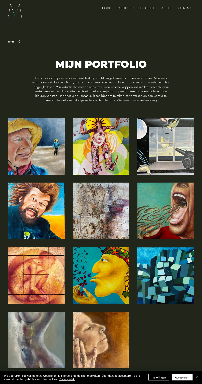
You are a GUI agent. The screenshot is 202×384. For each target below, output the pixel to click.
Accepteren (182, 377)
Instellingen (159, 377)
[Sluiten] (197, 377)
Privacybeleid (67, 379)
